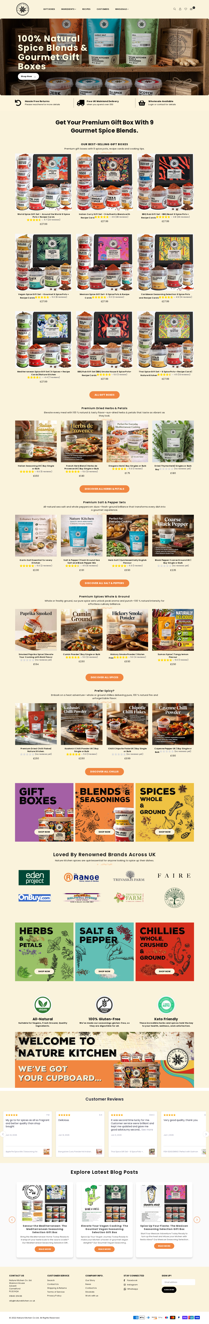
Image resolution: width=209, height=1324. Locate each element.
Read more (45, 1249)
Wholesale (121, 9)
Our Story (90, 1280)
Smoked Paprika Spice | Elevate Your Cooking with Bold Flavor (36, 656)
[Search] (174, 9)
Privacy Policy (54, 1295)
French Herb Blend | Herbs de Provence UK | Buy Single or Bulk (81, 467)
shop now (44, 831)
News (88, 1284)
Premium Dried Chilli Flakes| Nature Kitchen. (36, 750)
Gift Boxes (49, 9)
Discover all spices (104, 677)
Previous (12, 1220)
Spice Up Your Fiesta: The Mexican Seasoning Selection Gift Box (104, 1227)
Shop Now (28, 76)
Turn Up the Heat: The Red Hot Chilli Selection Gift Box (164, 1227)
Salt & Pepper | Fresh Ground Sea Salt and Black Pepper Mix (81, 561)
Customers (103, 9)
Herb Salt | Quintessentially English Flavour (127, 561)
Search (51, 1280)
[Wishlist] (185, 9)
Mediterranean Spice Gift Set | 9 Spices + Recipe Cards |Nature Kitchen (43, 373)
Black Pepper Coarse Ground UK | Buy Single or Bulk (173, 561)
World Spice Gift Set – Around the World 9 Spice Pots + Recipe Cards (43, 215)
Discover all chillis (104, 771)
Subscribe (169, 1289)
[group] (43, 220)
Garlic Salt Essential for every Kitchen (36, 561)
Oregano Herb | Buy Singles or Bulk (127, 465)
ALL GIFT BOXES (104, 395)
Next (197, 1220)
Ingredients (68, 9)
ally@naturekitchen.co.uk (22, 1300)
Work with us (91, 1295)
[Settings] (180, 9)
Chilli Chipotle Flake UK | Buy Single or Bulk (127, 750)
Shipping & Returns (57, 1288)
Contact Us (53, 1284)
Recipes (86, 9)
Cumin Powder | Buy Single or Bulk (81, 654)
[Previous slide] (3, 1134)
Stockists (89, 1291)
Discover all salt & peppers (104, 583)
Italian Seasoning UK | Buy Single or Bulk (36, 467)
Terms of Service (56, 1291)
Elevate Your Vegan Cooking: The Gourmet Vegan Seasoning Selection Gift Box (44, 1229)
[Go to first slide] (206, 1134)
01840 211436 (15, 1296)
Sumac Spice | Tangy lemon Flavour (173, 656)
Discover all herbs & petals (104, 489)
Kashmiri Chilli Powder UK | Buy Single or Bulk (82, 750)
